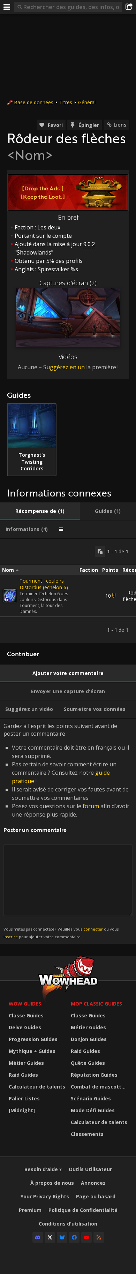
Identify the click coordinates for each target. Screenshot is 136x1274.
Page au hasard (95, 1196)
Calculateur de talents (37, 1086)
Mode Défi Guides (93, 1110)
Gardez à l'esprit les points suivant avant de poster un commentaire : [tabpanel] (66, 830)
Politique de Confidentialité (83, 1210)
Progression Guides (33, 1039)
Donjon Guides (89, 1039)
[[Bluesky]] (62, 1237)
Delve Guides (25, 1027)
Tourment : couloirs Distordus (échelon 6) (44, 584)
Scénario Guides (91, 1098)
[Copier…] (100, 551)
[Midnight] (22, 1110)
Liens (120, 124)
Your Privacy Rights (45, 1196)
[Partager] (129, 7)
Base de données (33, 102)
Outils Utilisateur (90, 1169)
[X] (50, 1237)
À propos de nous (52, 1183)
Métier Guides (26, 1063)
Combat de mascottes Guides (100, 1086)
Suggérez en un (64, 367)
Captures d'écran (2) (68, 283)
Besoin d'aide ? (43, 1169)
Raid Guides (23, 1074)
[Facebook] (74, 1237)
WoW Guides (25, 1003)
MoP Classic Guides (96, 1003)
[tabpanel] (68, 591)
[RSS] (98, 1237)
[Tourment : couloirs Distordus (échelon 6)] (9, 595)
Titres (65, 102)
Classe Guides (26, 1015)
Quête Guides (88, 1063)
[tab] (40, 511)
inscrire (10, 936)
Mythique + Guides (32, 1051)
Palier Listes (24, 1098)
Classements (87, 1134)
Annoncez (93, 1183)
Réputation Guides (94, 1074)
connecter (93, 929)
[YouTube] (86, 1237)
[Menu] (7, 7)
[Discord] (37, 1237)
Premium (30, 1210)
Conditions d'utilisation (68, 1223)
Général (87, 102)
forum (91, 806)
